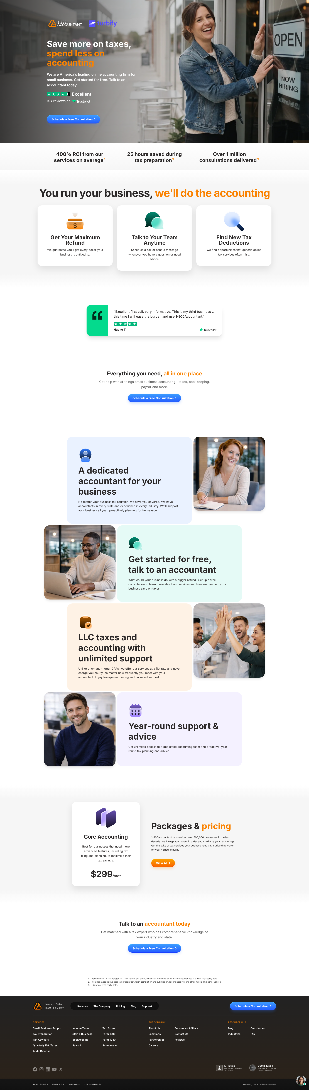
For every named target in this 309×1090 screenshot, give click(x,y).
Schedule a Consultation (252, 1006)
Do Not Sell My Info (92, 1084)
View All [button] (161, 863)
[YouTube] (54, 1069)
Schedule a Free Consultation (72, 119)
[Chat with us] (301, 1081)
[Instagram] (41, 1069)
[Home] (65, 23)
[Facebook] (35, 1069)
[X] (61, 1069)
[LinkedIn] (48, 1069)
